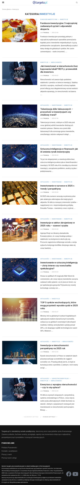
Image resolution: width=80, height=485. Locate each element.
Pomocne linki (8, 443)
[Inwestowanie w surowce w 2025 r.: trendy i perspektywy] (19, 193)
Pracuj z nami (7, 454)
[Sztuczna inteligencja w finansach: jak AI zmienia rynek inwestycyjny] (19, 156)
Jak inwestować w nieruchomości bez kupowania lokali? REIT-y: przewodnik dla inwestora (59, 69)
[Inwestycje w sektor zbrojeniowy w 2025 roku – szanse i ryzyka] (19, 230)
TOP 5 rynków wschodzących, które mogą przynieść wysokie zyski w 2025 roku (59, 305)
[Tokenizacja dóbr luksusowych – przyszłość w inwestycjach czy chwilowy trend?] (19, 116)
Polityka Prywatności (9, 447)
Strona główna (6, 9)
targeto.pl (6, 482)
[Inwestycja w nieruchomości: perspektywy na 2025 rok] (19, 352)
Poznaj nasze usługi (9, 458)
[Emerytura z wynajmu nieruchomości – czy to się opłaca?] (19, 389)
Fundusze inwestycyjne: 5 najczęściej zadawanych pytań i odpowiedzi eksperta (58, 26)
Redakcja (46, 32)
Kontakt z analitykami (9, 451)
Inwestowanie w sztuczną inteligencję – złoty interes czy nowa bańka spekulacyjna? (59, 265)
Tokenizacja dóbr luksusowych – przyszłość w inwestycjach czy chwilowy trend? (56, 112)
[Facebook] (68, 474)
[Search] (77, 2)
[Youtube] (75, 474)
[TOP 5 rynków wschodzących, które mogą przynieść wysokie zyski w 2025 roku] (19, 309)
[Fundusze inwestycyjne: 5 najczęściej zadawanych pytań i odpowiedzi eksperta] (19, 30)
